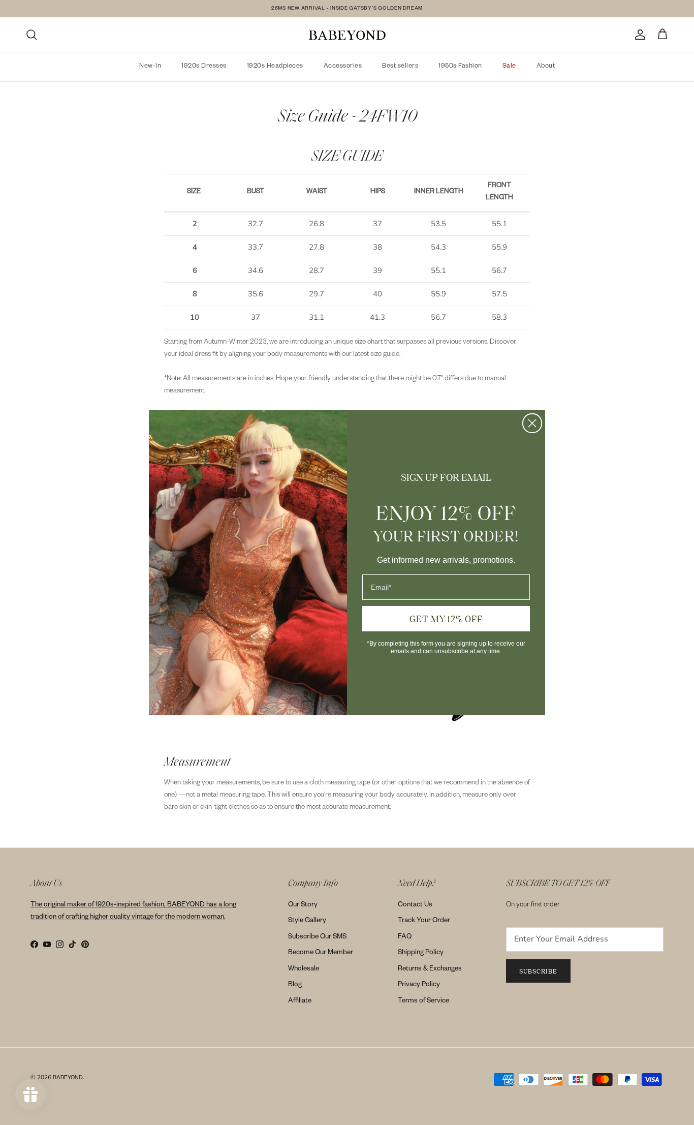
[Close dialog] (532, 423)
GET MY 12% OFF (446, 619)
